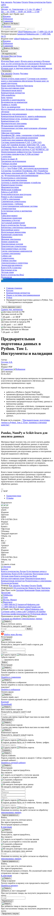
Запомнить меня (11, 660)
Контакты (28, 86)
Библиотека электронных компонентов (18, 227)
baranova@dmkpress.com (28, 34)
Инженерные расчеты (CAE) (23, 149)
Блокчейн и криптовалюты (13, 100)
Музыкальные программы (12, 126)
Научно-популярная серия (12, 88)
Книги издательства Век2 (12, 275)
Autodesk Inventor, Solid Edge (23, 145)
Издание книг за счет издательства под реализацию (25, 62)
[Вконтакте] (6, 602)
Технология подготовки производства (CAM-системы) (22, 153)
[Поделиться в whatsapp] (5, 505)
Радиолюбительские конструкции (16, 194)
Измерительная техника (11, 185)
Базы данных (7, 97)
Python (14, 168)
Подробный (6, 704)
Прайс (39, 585)
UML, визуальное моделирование (33, 168)
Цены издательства (37, 2)
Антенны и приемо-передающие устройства (21, 182)
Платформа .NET (30, 171)
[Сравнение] (7, 21)
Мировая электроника (11, 239)
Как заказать (6, 2)
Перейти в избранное (10, 689)
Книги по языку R (9, 159)
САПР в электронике (10, 199)
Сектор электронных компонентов (16, 251)
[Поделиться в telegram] (7, 505)
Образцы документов (42, 68)
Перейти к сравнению (11, 677)
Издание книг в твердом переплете (17, 68)
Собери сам (6, 256)
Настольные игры (9, 270)
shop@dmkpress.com (27, 31)
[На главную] (6, 26)
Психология (6, 583)
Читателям (6, 71)
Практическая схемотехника (13, 246)
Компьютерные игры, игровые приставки (20, 119)
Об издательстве (9, 54)
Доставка (17, 2)
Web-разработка (8, 95)
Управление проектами (11, 218)
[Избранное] (7, 19)
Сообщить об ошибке (36, 611)
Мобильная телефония (11, 190)
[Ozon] (4, 597)
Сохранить (6, 750)
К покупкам (6, 827)
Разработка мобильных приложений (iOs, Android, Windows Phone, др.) (25, 173)
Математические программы (14, 123)
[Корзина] (6, 16)
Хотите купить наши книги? (14, 78)
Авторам (5, 59)
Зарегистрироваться (10, 815)
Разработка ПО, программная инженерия (19, 138)
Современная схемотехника (13, 201)
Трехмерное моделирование (13, 161)
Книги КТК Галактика (11, 267)
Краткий (5, 702)
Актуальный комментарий (13, 223)
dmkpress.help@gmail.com (29, 607)
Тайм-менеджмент (9, 215)
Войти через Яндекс (13, 634)
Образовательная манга (11, 90)
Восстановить (7, 720)
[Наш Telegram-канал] (27, 280)
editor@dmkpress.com (23, 39)
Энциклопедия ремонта (11, 265)
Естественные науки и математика (16, 211)
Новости (20, 86)
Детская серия (7, 272)
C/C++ (4, 168)
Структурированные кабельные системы (19, 206)
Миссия (12, 56)
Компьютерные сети (10, 121)
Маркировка (6, 237)
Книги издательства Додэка (13, 225)
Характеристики (13, 496)
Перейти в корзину (9, 885)
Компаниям (6, 76)
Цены (19, 56)
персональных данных (11, 812)
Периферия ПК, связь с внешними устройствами (23, 135)
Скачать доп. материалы (12, 309)
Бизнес (4, 213)
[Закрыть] (6, 621)
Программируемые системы (13, 249)
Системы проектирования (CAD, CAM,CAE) (21, 142)
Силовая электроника (10, 253)
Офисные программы (10, 133)
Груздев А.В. (7, 362)
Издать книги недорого (31, 61)
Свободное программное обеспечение (18, 140)
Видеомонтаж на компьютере (14, 102)
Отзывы (10, 498)
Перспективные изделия (12, 244)
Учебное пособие (9, 260)
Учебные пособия (9, 164)
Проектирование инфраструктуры (16, 152)
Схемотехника (7, 258)
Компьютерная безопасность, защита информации (23, 116)
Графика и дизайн (9, 104)
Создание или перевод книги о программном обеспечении (24, 79)
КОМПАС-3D (42, 149)
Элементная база (8, 208)
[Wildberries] (7, 595)
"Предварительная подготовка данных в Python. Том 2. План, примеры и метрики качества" (25, 422)
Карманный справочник (12, 234)
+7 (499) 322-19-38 (44, 31)
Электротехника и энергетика (14, 263)
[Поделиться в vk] (2, 505)
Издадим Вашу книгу (10, 61)
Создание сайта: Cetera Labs (13, 611)
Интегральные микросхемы (13, 232)
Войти (29, 629)
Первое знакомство (9, 241)
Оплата (24, 2)
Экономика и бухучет (10, 220)
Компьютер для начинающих (14, 114)
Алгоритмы (6, 171)
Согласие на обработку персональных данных (21, 618)
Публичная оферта (38, 614)
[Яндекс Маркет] (9, 600)
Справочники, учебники (12, 204)
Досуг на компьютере (10, 107)
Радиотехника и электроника (14, 178)
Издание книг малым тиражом (32, 66)
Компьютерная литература (13, 93)
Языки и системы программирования (18, 166)
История (5, 56)
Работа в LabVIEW (9, 192)
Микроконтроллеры (10, 187)
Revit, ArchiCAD (19, 147)
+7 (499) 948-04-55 (9, 604)
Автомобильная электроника (14, 180)
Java (9, 168)
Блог (39, 588)
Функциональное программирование (21, 175)
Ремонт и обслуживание (12, 197)
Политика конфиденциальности (15, 614)
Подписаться (7, 901)
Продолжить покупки (10, 914)
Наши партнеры (8, 86)
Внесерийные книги (10, 230)
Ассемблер (17, 171)
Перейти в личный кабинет (13, 762)
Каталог (4, 569)
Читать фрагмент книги (11, 307)
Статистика (6, 156)
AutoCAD (5, 145)
